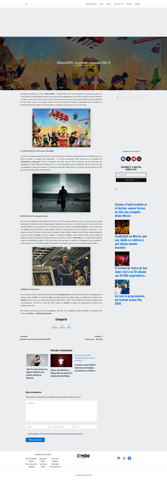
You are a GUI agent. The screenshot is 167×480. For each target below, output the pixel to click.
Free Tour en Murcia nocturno (31, 459)
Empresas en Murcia (43, 459)
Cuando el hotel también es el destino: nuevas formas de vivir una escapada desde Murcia (131, 210)
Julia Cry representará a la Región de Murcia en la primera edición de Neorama (36, 373)
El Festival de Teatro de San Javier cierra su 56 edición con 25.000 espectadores (131, 272)
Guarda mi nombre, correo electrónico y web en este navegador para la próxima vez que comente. (55, 434)
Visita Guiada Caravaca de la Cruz (55, 465)
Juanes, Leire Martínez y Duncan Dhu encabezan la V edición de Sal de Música (61, 373)
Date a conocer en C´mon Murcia (31, 465)
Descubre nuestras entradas (43, 454)
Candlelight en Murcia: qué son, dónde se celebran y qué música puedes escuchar (131, 242)
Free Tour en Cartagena (55, 459)
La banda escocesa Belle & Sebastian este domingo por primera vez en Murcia (85, 367)
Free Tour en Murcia (43, 465)
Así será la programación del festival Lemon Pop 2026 (130, 300)
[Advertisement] (83, 22)
